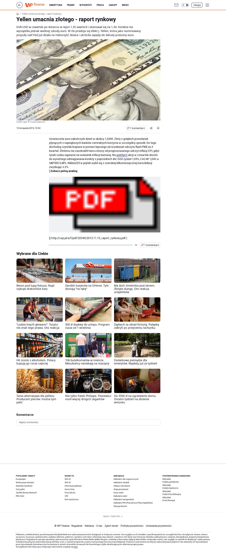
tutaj (75, 546)
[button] (185, 5)
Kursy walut (118, 493)
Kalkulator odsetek (121, 482)
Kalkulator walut (120, 496)
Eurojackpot (21, 479)
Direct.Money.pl (169, 500)
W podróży (85, 5)
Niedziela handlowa (24, 486)
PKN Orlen (20, 496)
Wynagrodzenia (120, 506)
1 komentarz (137, 128)
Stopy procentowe (121, 489)
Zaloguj (197, 5)
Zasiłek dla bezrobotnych (26, 493)
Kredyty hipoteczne (170, 488)
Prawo (71, 5)
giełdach (121, 155)
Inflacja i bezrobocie (122, 486)
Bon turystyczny (71, 499)
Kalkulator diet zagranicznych (126, 479)
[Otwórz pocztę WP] (176, 5)
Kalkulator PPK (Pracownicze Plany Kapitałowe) (133, 503)
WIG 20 (68, 479)
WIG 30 (68, 482)
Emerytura (55, 5)
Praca (100, 5)
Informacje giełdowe (73, 486)
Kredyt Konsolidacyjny (172, 494)
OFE (66, 496)
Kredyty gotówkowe (171, 482)
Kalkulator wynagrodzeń (124, 499)
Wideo (125, 5)
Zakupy (113, 5)
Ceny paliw (20, 489)
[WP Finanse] (37, 5)
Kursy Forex (69, 489)
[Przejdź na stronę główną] (19, 7)
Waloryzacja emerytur (25, 482)
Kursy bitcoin (70, 493)
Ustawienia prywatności (158, 525)
